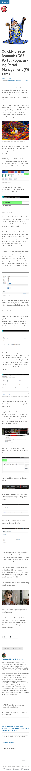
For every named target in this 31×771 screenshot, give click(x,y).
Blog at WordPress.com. (8, 766)
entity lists (14, 648)
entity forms (6, 648)
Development (11, 80)
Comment (23, 760)
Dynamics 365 (20, 80)
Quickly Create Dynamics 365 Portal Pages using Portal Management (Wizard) (15, 62)
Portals (26, 80)
